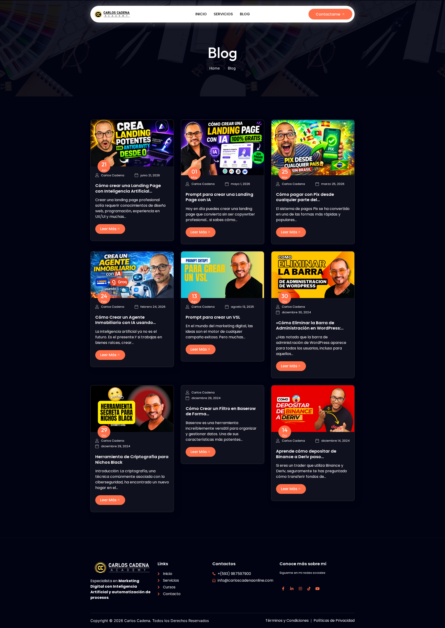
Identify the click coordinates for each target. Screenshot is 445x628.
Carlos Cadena (112, 175)
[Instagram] (300, 588)
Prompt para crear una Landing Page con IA (219, 197)
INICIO (201, 14)
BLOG (245, 14)
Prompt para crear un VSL (213, 317)
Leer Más (108, 229)
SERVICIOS (223, 14)
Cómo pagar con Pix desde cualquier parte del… (305, 197)
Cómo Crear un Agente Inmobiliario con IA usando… (125, 319)
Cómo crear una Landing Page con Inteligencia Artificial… (128, 188)
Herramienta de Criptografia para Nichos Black (131, 459)
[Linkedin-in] (292, 588)
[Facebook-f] (283, 588)
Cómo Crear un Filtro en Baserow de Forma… (221, 411)
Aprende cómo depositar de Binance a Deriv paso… (306, 453)
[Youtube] (317, 588)
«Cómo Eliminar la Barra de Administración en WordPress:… (309, 325)
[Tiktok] (309, 588)
